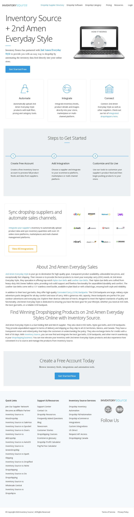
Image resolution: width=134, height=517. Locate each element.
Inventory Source (32, 334)
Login (130, 5)
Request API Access (78, 434)
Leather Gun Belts (80, 280)
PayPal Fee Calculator (47, 446)
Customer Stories (45, 430)
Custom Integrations (78, 426)
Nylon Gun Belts (60, 280)
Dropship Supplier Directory (52, 5)
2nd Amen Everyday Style (17, 274)
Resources (118, 5)
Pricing (109, 5)
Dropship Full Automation (80, 414)
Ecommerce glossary (46, 438)
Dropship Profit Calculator (49, 442)
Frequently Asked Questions (50, 418)
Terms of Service (108, 512)
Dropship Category (93, 5)
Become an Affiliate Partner (17, 410)
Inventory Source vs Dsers (17, 430)
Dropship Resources (46, 414)
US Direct (73, 430)
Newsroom (42, 426)
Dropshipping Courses (47, 434)
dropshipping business (22, 337)
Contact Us (42, 410)
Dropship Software (75, 5)
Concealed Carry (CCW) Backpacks (72, 292)
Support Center (44, 406)
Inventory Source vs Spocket (18, 426)
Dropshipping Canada (78, 438)
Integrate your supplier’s (20, 227)
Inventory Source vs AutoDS (18, 442)
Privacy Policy (123, 512)
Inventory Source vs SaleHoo (18, 422)
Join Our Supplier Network (17, 406)
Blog (39, 422)
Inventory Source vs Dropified (19, 461)
